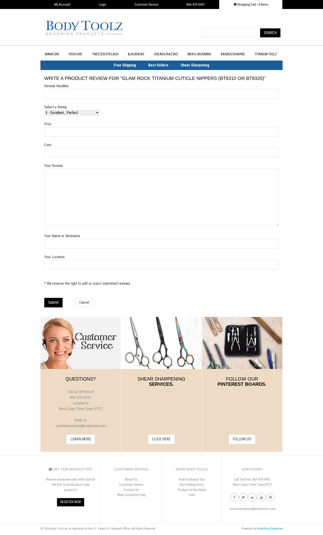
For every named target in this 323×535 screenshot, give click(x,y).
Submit (53, 302)
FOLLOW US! (242, 439)
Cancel (84, 302)
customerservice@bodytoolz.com (252, 509)
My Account (62, 4)
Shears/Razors (166, 54)
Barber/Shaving (233, 54)
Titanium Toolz (266, 54)
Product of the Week (192, 490)
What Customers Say (131, 495)
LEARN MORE (80, 439)
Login (102, 4)
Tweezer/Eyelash (105, 54)
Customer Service (146, 4)
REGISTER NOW (70, 502)
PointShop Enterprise (270, 528)
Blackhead (136, 54)
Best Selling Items (192, 485)
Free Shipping (125, 65)
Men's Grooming (199, 54)
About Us (131, 480)
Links (191, 495)
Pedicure (75, 54)
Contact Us (131, 490)
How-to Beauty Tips (192, 480)
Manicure (52, 54)
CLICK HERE (161, 439)
